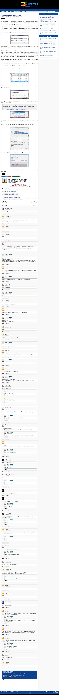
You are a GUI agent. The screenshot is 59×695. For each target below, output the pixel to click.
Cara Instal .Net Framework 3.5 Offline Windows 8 (11, 197)
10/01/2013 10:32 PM (10, 433)
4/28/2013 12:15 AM (8, 327)
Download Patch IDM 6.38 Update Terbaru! (47, 56)
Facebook (3, 176)
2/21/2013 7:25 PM (7, 227)
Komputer (8, 11)
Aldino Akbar (8, 350)
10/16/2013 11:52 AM (10, 450)
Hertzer (6, 254)
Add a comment (34, 205)
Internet (12, 11)
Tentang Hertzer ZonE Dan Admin (46, 53)
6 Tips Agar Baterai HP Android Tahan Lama (48, 21)
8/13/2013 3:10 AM (7, 377)
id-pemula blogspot (9, 474)
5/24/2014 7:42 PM (7, 655)
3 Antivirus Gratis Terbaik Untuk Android (47, 28)
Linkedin (13, 176)
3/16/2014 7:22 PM (9, 644)
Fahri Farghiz (8, 513)
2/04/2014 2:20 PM (7, 629)
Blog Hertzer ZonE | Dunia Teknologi (13, 691)
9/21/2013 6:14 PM (9, 416)
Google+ (9, 176)
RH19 (6, 585)
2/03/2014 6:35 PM (7, 611)
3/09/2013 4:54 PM (7, 268)
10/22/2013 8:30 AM (8, 475)
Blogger (57, 692)
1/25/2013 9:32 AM (7, 217)
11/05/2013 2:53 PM (8, 499)
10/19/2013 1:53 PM (8, 460)
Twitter (7, 176)
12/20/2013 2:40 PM (8, 586)
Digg (20, 176)
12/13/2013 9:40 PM (8, 570)
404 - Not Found (8, 601)
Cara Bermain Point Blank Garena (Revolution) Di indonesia (13, 196)
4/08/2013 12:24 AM (8, 318)
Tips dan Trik (20, 11)
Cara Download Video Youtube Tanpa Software (10, 194)
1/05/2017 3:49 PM (7, 663)
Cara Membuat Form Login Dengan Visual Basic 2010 (12, 193)
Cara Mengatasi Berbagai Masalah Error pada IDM (15, 109)
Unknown (7, 226)
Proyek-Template (55, 691)
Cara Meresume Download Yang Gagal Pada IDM (11, 15)
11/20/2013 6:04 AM (8, 530)
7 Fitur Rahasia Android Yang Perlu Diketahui (48, 23)
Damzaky (47, 691)
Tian (6, 334)
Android (16, 11)
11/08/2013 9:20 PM (8, 514)
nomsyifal (7, 308)
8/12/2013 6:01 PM (7, 369)
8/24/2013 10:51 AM (8, 386)
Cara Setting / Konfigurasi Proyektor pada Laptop (11, 190)
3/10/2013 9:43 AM (7, 285)
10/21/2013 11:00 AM (10, 465)
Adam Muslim (8, 216)
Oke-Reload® (8, 407)
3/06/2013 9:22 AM (7, 255)
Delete (7, 240)
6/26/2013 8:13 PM (7, 343)
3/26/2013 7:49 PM (7, 301)
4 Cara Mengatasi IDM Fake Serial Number (47, 43)
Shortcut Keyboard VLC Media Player (46, 27)
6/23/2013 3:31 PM (7, 335)
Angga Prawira (8, 459)
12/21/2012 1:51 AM (8, 209)
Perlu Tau (24, 11)
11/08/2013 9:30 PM (10, 504)
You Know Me (8, 628)
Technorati (17, 176)
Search (57, 11)
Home (1, 11)
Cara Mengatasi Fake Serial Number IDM (47, 49)
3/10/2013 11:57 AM (8, 293)
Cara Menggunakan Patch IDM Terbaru (47, 17)
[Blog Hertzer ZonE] (29, 8)
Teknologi (4, 11)
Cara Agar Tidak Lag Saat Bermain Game (10, 191)
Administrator (8, 569)
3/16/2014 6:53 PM (7, 638)
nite (6, 489)
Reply (3, 240)
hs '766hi (7, 610)
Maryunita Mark (8, 208)
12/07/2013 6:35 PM (8, 562)
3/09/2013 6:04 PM (7, 277)
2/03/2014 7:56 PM (9, 617)
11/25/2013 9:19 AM (10, 552)
